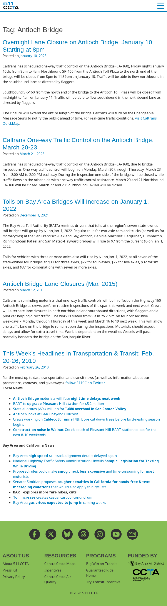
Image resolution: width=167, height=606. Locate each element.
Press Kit (10, 570)
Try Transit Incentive (103, 582)
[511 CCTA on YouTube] (116, 534)
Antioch (20, 414)
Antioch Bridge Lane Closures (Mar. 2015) (60, 283)
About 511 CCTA (16, 563)
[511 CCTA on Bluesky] (67, 534)
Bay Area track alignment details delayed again (65, 455)
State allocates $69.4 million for (69, 408)
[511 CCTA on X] (51, 534)
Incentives (52, 570)
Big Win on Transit (101, 563)
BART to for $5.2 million (58, 403)
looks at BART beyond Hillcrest (52, 414)
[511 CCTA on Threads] (83, 534)
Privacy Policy (14, 576)
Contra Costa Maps (59, 563)
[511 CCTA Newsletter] (132, 534)
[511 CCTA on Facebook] (35, 534)
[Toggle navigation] (160, 5)
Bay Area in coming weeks (59, 502)
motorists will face (66, 398)
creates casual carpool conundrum (52, 497)
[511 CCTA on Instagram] (100, 534)
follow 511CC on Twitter (84, 382)
